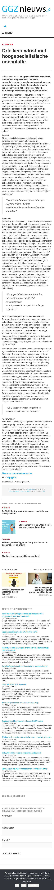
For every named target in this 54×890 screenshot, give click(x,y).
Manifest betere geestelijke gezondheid (20, 556)
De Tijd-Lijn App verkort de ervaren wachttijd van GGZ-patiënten (25, 512)
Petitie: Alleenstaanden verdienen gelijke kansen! (13, 591)
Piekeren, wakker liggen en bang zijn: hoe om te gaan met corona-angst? (24, 543)
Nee (23, 885)
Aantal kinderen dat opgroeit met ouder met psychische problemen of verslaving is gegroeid (22, 614)
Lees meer (33, 885)
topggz (27, 491)
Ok (17, 885)
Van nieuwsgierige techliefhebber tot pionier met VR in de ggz (40, 589)
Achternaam (8, 827)
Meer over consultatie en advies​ (17, 473)
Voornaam (7, 815)
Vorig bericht (10, 569)
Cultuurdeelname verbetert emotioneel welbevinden (21, 753)
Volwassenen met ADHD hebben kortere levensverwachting (24, 768)
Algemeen (7, 44)
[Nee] (50, 879)
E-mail (6, 840)
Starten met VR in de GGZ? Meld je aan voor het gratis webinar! (35, 526)
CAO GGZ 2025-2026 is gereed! (14, 684)
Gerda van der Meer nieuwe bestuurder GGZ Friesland (22, 721)
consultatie (19, 491)
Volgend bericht (42, 569)
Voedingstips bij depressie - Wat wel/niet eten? (19, 632)
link (43, 491)
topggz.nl (11, 477)
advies (11, 491)
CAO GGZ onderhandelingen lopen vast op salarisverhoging (24, 666)
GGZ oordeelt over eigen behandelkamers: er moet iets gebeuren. (27, 737)
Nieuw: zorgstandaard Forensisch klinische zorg (20, 702)
